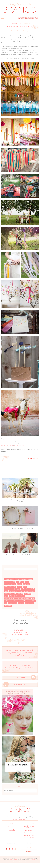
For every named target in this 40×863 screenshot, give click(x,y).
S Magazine (19, 598)
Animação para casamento (26, 579)
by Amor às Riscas (14, 31)
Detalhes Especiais (8, 586)
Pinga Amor (20, 593)
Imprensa (11, 826)
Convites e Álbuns (8, 584)
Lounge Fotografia (13, 591)
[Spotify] (12, 849)
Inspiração (32, 589)
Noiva (5, 593)
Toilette (32, 598)
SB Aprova (11, 596)
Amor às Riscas (5, 40)
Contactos (29, 823)
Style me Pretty (22, 439)
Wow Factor (21, 603)
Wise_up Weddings (13, 603)
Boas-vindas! (12, 581)
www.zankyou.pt (20, 819)
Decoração (19, 584)
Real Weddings (28, 593)
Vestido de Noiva (26, 600)
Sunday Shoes (26, 598)
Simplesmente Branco (20, 596)
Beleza (5, 581)
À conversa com (7, 605)
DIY (15, 586)
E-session (19, 586)
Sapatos (5, 596)
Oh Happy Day (23, 443)
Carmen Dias (23, 861)
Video (5, 603)
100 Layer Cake (12, 439)
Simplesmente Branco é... (9, 598)
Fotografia (18, 589)
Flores (24, 586)
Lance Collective (13, 859)
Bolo (17, 581)
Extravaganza (27, 31)
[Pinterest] (9, 849)
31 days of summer (8, 579)
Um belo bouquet (8, 600)
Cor (15, 584)
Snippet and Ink (19, 445)
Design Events (26, 584)
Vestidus (33, 600)
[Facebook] (6, 849)
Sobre (10, 823)
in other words (25, 589)
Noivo (10, 593)
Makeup (20, 591)
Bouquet (22, 581)
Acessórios (17, 579)
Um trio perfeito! (17, 600)
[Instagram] (15, 849)
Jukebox (6, 591)
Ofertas (14, 593)
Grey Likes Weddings (12, 443)
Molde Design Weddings (29, 591)
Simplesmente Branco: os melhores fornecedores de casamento (20, 7)
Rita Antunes (32, 859)
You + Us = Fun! (29, 603)
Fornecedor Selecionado (9, 589)
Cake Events (9, 445)
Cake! (27, 581)
